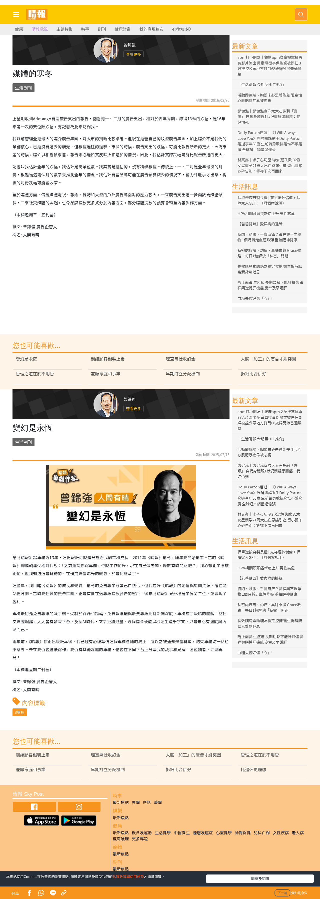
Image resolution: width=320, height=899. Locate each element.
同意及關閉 (260, 878)
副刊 (102, 29)
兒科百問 (262, 832)
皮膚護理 (121, 838)
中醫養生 (182, 832)
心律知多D (181, 29)
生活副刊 (23, 88)
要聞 (136, 802)
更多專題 (140, 838)
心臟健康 (224, 832)
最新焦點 (121, 802)
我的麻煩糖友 (152, 29)
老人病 (298, 832)
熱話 (147, 802)
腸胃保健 (243, 832)
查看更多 (133, 54)
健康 (19, 29)
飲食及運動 (142, 832)
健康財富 (123, 29)
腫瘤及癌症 (203, 832)
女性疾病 (281, 832)
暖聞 (158, 802)
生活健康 (163, 832)
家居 (20, 712)
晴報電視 (40, 29)
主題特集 (64, 29)
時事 (85, 29)
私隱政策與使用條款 (128, 876)
